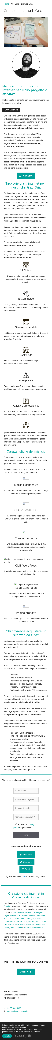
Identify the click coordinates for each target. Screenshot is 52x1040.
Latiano (24, 915)
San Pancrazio (20, 921)
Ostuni (38, 918)
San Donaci (40, 921)
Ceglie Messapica (12, 915)
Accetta (7, 1036)
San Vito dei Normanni (14, 918)
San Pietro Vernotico (33, 928)
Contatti (26, 972)
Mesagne (38, 912)
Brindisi (7, 906)
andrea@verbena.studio (17, 1011)
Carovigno (29, 918)
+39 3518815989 (13, 1008)
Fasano (32, 915)
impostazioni (35, 1032)
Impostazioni (19, 1036)
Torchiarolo (9, 925)
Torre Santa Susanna (24, 925)
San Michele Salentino (23, 912)
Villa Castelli (16, 928)
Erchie (31, 921)
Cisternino (8, 921)
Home (6, 4)
